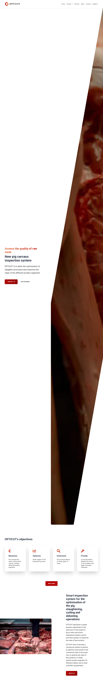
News (82, 4)
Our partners (25, 281)
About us (72, 673)
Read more (51, 583)
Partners (76, 4)
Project (69, 4)
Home (63, 4)
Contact (88, 4)
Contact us (11, 281)
